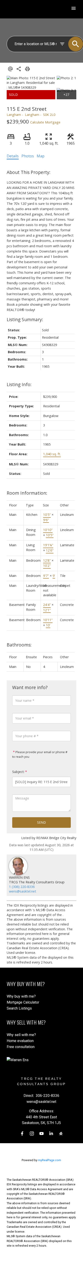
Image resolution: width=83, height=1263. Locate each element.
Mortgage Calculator (23, 1002)
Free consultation (21, 1047)
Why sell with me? (21, 1035)
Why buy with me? (21, 996)
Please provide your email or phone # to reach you (39, 754)
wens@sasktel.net (22, 891)
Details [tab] (13, 156)
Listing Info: (19, 384)
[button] (22, 1133)
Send (41, 822)
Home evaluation (20, 1041)
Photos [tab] (27, 156)
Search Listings (19, 1008)
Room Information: (27, 493)
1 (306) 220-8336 (22, 886)
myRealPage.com (49, 1160)
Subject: (18, 772)
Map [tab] (40, 156)
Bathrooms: (19, 645)
